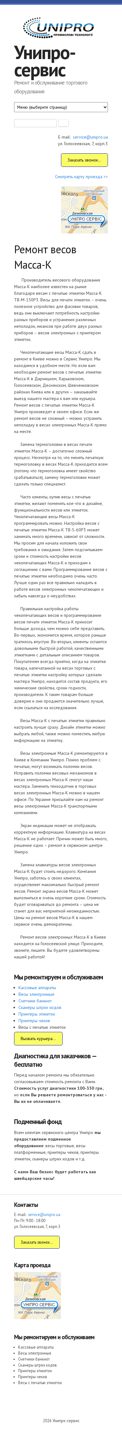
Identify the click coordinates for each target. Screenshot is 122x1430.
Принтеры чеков (34, 1020)
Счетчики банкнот (35, 1001)
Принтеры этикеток (36, 1014)
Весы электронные (36, 994)
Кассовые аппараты (37, 987)
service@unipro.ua (90, 137)
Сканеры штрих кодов (39, 1007)
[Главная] (58, 29)
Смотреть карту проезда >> (81, 176)
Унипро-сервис (44, 61)
